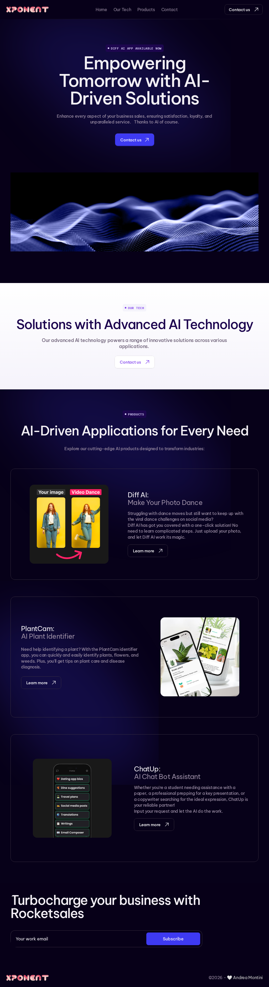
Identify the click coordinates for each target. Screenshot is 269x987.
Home (101, 9)
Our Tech (122, 9)
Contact (169, 9)
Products (146, 9)
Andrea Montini (248, 977)
